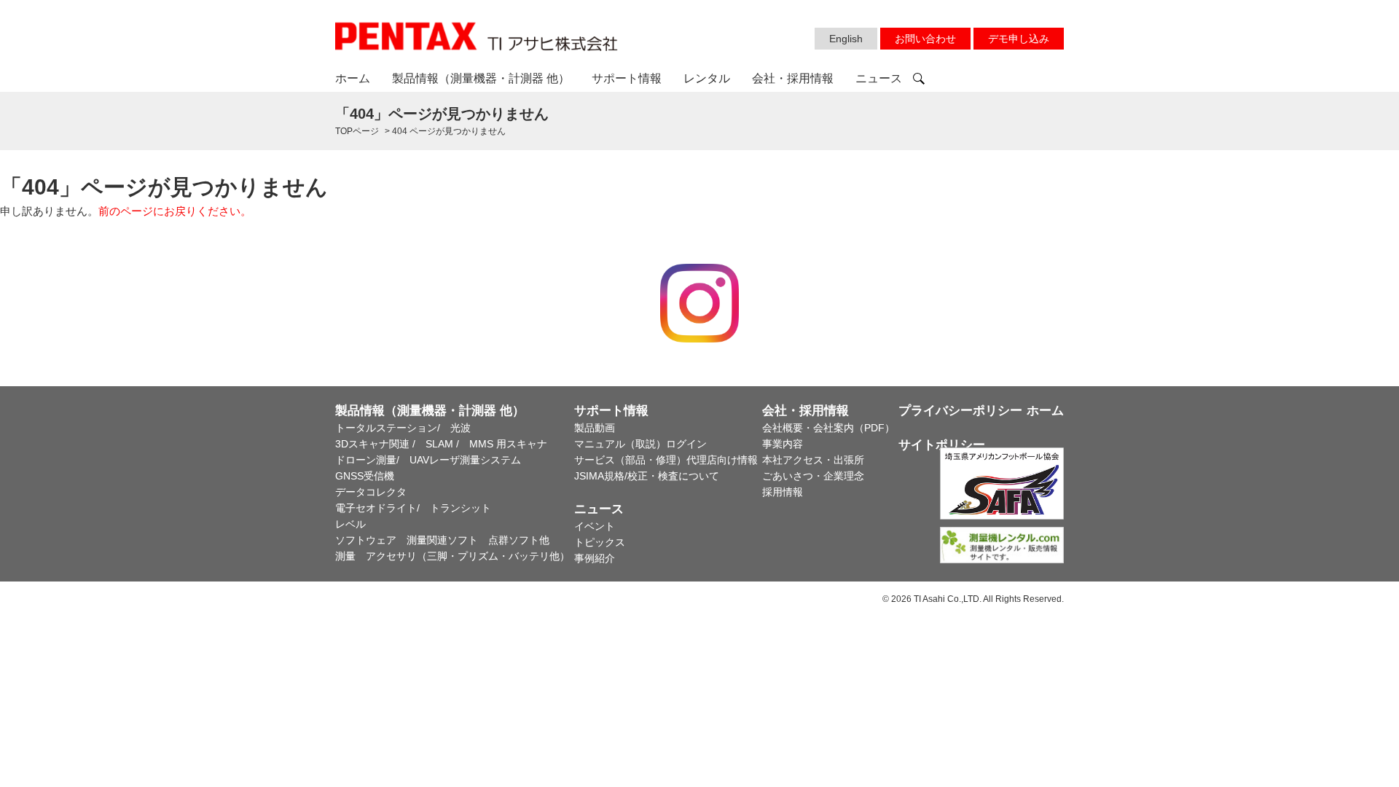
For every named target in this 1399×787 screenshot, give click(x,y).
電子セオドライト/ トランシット (413, 508)
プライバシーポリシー (960, 411)
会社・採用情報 (793, 78)
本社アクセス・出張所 (813, 460)
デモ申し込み (1018, 38)
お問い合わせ (925, 38)
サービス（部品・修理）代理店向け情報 (666, 460)
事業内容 (782, 444)
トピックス (599, 542)
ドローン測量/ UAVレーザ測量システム (428, 460)
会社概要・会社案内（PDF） (828, 428)
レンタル (706, 78)
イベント (594, 526)
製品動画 (594, 428)
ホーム (352, 78)
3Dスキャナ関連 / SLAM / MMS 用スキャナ (441, 444)
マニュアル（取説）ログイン (640, 444)
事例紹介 (594, 558)
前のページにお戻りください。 (174, 211)
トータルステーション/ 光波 (403, 428)
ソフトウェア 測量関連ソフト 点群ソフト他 (442, 540)
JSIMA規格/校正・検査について (646, 476)
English (846, 38)
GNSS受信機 (364, 476)
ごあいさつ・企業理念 (813, 476)
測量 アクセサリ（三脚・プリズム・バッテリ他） (452, 556)
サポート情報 (627, 78)
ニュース (878, 78)
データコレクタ (371, 492)
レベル (350, 524)
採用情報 (782, 492)
